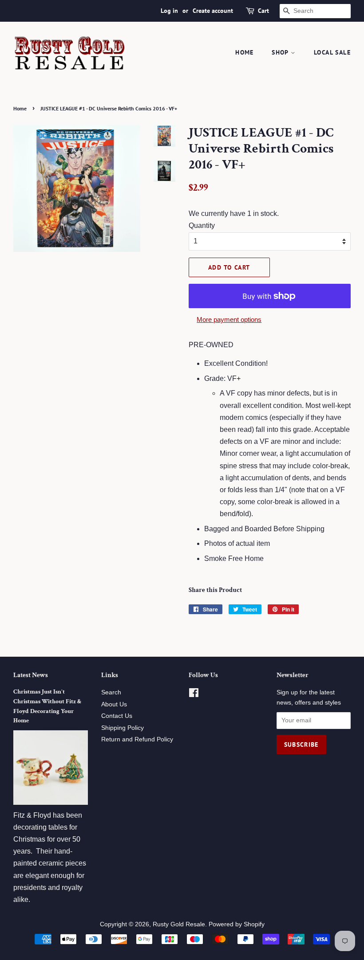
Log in (169, 11)
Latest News (30, 675)
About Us (114, 704)
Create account (213, 11)
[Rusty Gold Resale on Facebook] (194, 694)
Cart (263, 11)
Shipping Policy (122, 728)
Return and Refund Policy (137, 739)
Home (244, 52)
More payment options (229, 319)
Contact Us (116, 716)
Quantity (202, 225)
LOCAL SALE (332, 52)
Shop (281, 52)
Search (111, 692)
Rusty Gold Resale (179, 924)
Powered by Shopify (237, 924)
